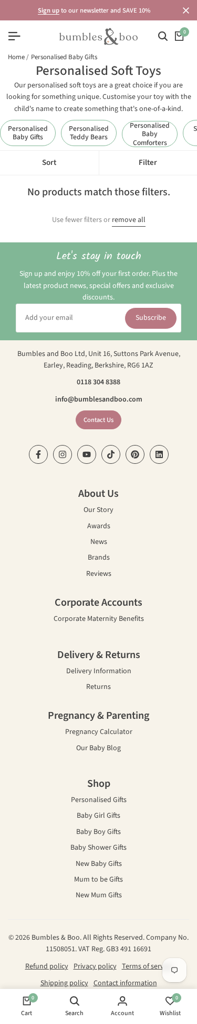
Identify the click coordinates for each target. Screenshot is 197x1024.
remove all (129, 220)
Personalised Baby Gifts (64, 57)
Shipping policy (64, 983)
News (98, 542)
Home (16, 57)
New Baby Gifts (99, 864)
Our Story (98, 510)
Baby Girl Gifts (98, 816)
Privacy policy (95, 966)
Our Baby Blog (98, 748)
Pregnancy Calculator (98, 732)
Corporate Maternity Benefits (99, 619)
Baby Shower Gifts (98, 848)
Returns (98, 687)
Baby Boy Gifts (98, 832)
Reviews (98, 574)
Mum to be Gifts (98, 880)
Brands (99, 558)
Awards (98, 526)
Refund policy (46, 966)
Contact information (125, 983)
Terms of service (147, 966)
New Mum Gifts (99, 896)
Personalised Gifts (99, 800)
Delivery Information (98, 671)
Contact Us (98, 420)
